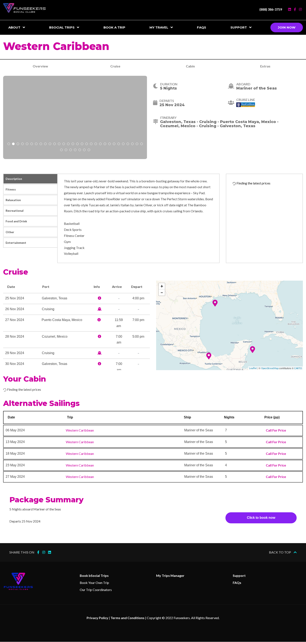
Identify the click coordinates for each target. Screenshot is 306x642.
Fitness (11, 189)
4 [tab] (22, 144)
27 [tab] (128, 144)
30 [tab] (141, 144)
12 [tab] (59, 144)
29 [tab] (137, 144)
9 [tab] (45, 144)
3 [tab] (18, 144)
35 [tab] (79, 150)
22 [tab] (105, 144)
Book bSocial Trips (94, 575)
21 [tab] (100, 144)
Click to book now (261, 517)
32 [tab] (66, 150)
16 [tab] (77, 144)
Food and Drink (16, 221)
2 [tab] (13, 144)
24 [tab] (114, 144)
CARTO (298, 368)
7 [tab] (36, 144)
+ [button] (161, 286)
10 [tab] (50, 144)
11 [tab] (54, 144)
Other (10, 232)
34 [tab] (75, 150)
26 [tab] (123, 144)
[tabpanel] (75, 117)
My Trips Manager (170, 575)
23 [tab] (109, 144)
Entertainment (16, 242)
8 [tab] (41, 144)
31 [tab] (61, 150)
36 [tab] (84, 150)
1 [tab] (8, 144)
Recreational (15, 210)
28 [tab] (132, 144)
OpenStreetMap (270, 368)
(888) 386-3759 (270, 9)
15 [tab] (73, 144)
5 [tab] (27, 144)
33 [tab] (70, 150)
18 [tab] (86, 144)
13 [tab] (63, 144)
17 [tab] (82, 144)
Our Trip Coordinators (96, 590)
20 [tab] (95, 144)
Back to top (280, 552)
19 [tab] (91, 144)
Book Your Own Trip (94, 583)
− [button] (161, 292)
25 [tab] (118, 144)
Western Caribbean (80, 430)
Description (14, 178)
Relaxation (13, 200)
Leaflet (253, 368)
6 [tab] (31, 144)
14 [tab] (68, 144)
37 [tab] (89, 150)
